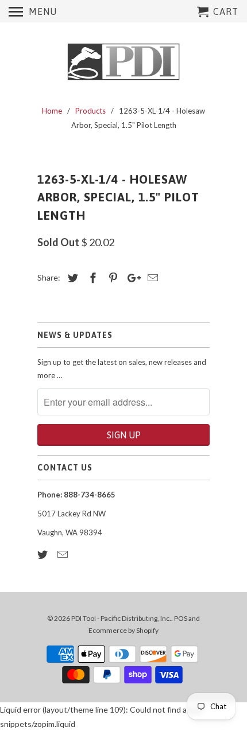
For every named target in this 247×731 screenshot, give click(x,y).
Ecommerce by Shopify (123, 630)
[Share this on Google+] (131, 277)
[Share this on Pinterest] (111, 277)
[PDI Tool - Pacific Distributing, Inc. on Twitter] (43, 554)
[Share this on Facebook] (91, 277)
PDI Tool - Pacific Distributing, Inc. (121, 618)
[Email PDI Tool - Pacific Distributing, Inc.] (63, 554)
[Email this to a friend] (151, 277)
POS (180, 618)
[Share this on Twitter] (71, 277)
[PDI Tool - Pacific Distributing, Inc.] (123, 62)
